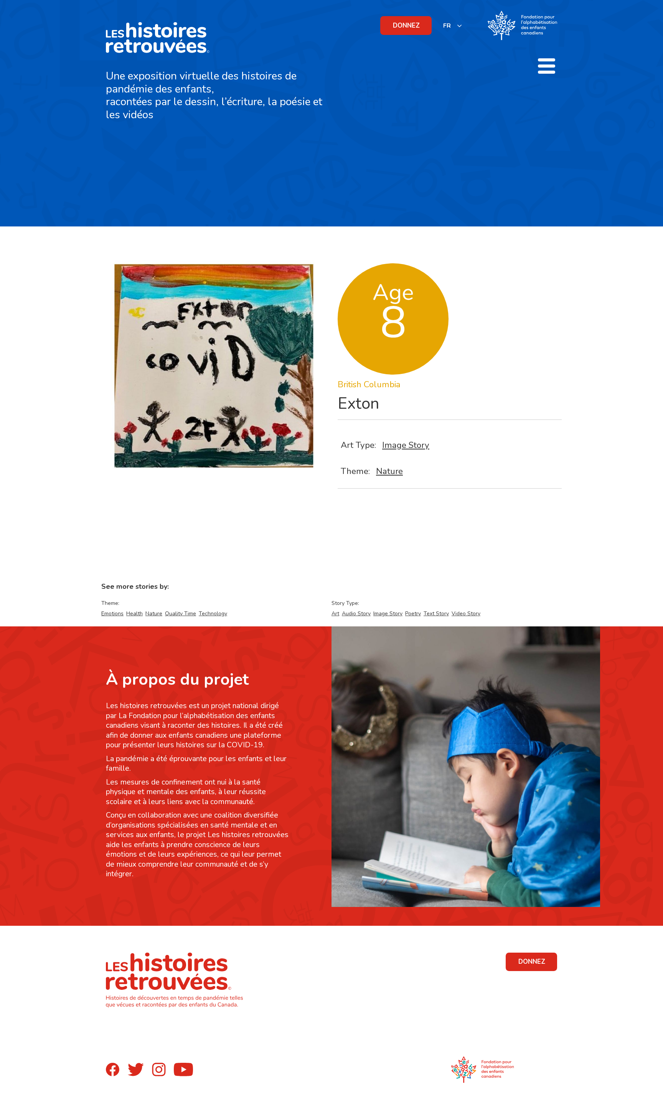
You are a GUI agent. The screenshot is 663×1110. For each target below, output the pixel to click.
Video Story (466, 613)
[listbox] (452, 25)
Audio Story (356, 613)
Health (134, 613)
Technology (213, 613)
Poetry (413, 613)
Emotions (112, 613)
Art (335, 613)
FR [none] (447, 25)
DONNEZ (406, 25)
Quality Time (180, 613)
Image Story (405, 445)
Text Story (436, 613)
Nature (389, 471)
